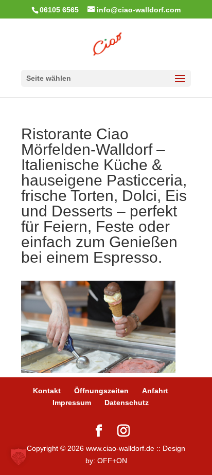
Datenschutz (126, 402)
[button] (18, 456)
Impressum (71, 402)
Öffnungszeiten (101, 391)
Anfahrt (155, 391)
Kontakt (47, 391)
